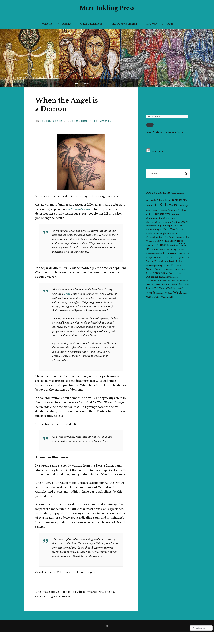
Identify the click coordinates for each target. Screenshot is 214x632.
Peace (183, 269)
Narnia (176, 265)
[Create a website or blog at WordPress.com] (107, 626)
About (169, 23)
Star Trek (155, 288)
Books (183, 200)
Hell (167, 241)
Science (149, 284)
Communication (154, 218)
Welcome (46, 23)
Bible (175, 199)
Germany (180, 237)
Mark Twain (165, 257)
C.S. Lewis (166, 205)
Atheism (167, 200)
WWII (170, 297)
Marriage (177, 257)
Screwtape (172, 284)
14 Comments (102, 121)
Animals (151, 200)
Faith (166, 229)
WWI (163, 297)
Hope (180, 241)
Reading (164, 276)
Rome (176, 281)
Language (175, 250)
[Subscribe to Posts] (148, 151)
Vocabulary (172, 288)
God (187, 237)
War (180, 287)
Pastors (176, 269)
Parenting (168, 269)
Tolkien (163, 288)
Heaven (159, 240)
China (149, 214)
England (150, 230)
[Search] (185, 173)
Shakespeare (184, 284)
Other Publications (91, 23)
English (158, 230)
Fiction (149, 233)
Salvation (184, 281)
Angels (181, 193)
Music (149, 266)
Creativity (176, 222)
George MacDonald (166, 237)
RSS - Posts (158, 151)
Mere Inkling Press (107, 8)
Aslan (159, 200)
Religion (174, 277)
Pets (148, 273)
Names (167, 265)
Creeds (67, 293)
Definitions (151, 226)
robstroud (80, 121)
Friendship (152, 237)
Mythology (157, 265)
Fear (181, 230)
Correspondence (153, 222)
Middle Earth (168, 261)
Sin (148, 288)
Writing (180, 292)
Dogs (159, 225)
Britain (150, 205)
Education (177, 225)
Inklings (161, 244)
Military (180, 261)
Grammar (150, 241)
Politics (164, 273)
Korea (167, 250)
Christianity (161, 214)
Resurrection (152, 280)
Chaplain (154, 210)
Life (183, 249)
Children (183, 210)
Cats (148, 210)
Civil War (151, 23)
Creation (166, 222)
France (175, 233)
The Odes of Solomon (124, 23)
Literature (170, 253)
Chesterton (172, 210)
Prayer (172, 273)
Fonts (156, 233)
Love (155, 257)
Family (174, 229)
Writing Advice (153, 297)
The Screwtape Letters (79, 209)
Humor (150, 245)
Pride (179, 273)
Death (185, 221)
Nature (150, 269)
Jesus (162, 249)
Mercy (157, 261)
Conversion (169, 218)
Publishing (152, 277)
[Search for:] (168, 173)
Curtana (66, 23)
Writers (168, 293)
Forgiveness (165, 233)
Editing (166, 226)
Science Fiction (160, 284)
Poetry (155, 273)
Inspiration (172, 245)
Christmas (175, 214)
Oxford (159, 269)
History (173, 241)
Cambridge (183, 206)
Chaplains (163, 210)
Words (150, 292)
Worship (160, 293)
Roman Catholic (167, 281)
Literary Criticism (154, 254)
